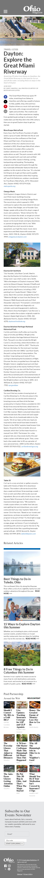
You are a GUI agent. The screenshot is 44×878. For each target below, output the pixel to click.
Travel (7, 49)
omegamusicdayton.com (17, 237)
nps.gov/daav (13, 385)
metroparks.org (9, 186)
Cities (15, 49)
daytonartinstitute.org (16, 321)
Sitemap (19, 874)
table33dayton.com (28, 534)
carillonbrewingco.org (29, 446)
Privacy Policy (28, 874)
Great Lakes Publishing (29, 860)
